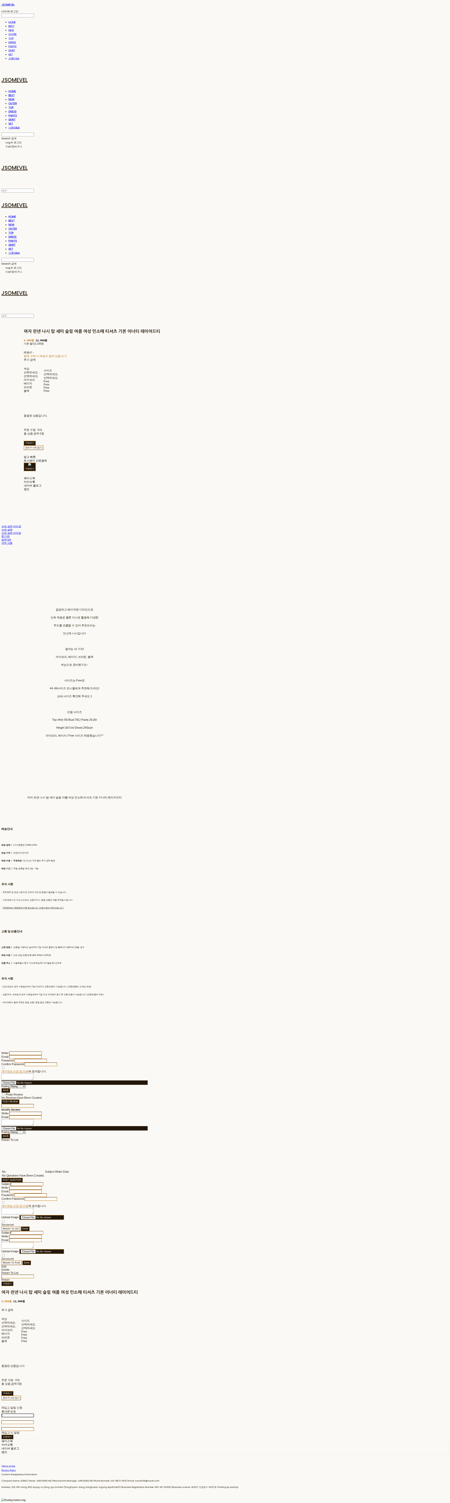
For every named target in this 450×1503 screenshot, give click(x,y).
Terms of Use (8, 1466)
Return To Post (11, 1262)
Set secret (7, 1224)
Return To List (11, 1228)
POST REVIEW (10, 1101)
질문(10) (6, 539)
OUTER (12, 34)
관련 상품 (6, 543)
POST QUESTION (12, 1180)
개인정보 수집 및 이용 (14, 1071)
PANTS (12, 46)
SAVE (6, 1090)
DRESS (12, 42)
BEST (11, 26)
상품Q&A (13, 58)
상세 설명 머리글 (11, 526)
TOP (11, 38)
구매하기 (7, 1283)
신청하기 (7, 1437)
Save (25, 1228)
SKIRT (11, 50)
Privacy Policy (8, 1470)
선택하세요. (31, 372)
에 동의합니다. (24, 1071)
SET (10, 54)
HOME (11, 22)
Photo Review (14, 1094)
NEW (11, 30)
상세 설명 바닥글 (11, 533)
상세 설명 (6, 529)
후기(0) (5, 536)
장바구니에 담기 (11, 1398)
